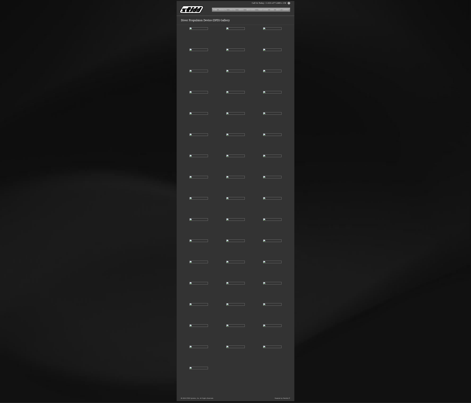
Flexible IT (286, 398)
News (272, 10)
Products (223, 10)
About (278, 10)
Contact (286, 10)
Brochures (251, 10)
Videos (240, 10)
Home (215, 10)
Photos (232, 10)
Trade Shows (263, 10)
